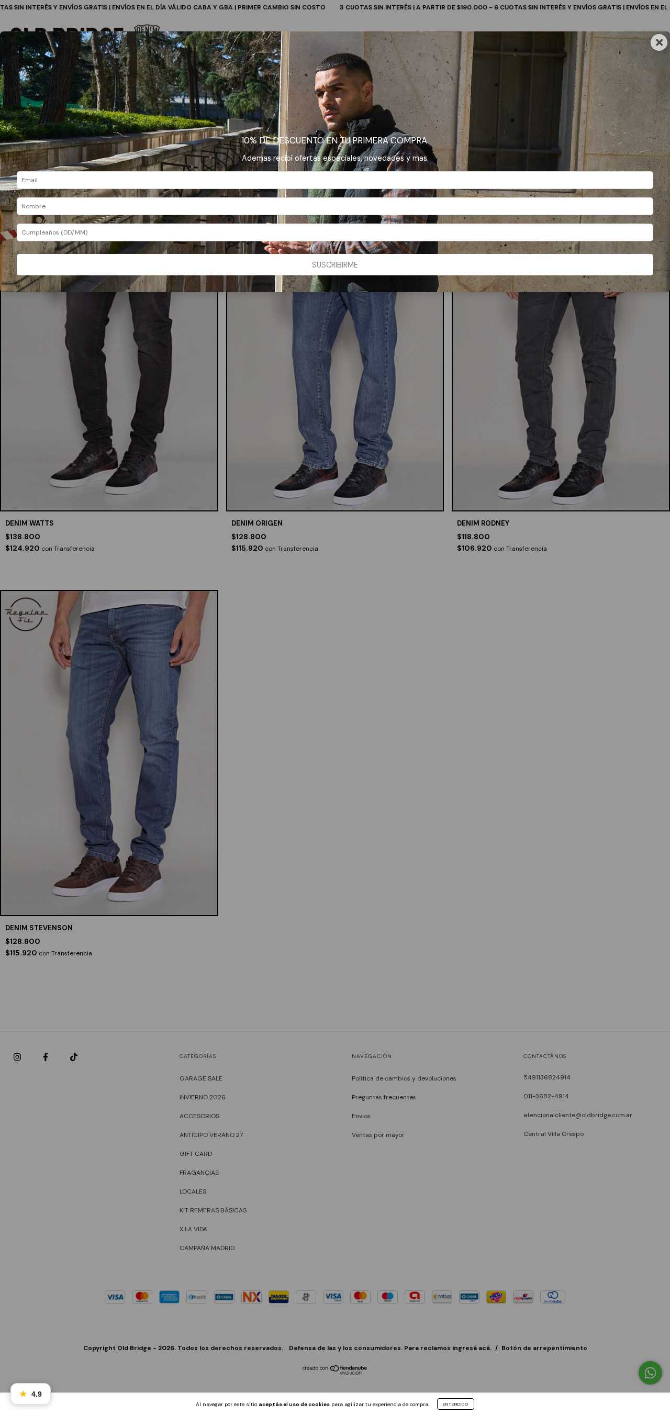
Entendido (455, 1404)
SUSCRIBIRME (335, 265)
